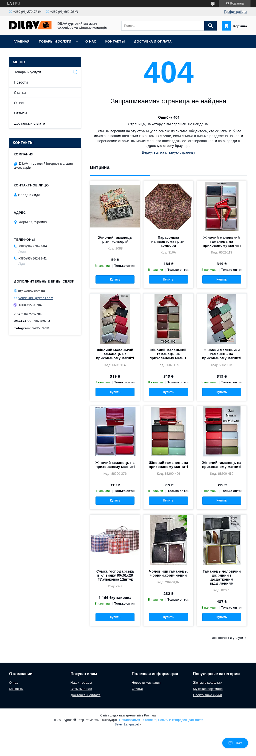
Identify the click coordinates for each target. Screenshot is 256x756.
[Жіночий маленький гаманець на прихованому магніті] (221, 206)
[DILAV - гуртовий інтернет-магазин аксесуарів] (30, 29)
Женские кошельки (207, 682)
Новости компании (146, 682)
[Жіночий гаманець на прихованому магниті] (115, 431)
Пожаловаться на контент (137, 720)
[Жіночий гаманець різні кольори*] (115, 206)
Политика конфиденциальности (180, 720)
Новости (21, 82)
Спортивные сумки (207, 695)
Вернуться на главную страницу (168, 152)
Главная (22, 41)
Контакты (115, 41)
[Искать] (210, 26)
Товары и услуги (54, 41)
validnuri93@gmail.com (35, 298)
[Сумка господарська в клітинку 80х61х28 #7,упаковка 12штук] (115, 540)
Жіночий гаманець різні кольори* (115, 239)
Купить (115, 279)
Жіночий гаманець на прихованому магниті (115, 465)
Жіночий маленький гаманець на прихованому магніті (222, 241)
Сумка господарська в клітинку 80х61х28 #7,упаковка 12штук (115, 575)
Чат (239, 743)
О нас (90, 41)
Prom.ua (150, 715)
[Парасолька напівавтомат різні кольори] (168, 206)
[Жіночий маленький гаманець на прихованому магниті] (221, 319)
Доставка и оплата (153, 41)
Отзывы (20, 113)
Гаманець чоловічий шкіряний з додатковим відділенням (222, 577)
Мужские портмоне (207, 689)
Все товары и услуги (227, 638)
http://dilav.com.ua (31, 291)
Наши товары (81, 682)
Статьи (20, 93)
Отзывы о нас (81, 689)
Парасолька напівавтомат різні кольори (168, 241)
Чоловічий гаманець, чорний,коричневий (168, 573)
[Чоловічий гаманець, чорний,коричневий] (168, 540)
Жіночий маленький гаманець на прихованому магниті (221, 354)
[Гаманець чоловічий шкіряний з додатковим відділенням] (221, 540)
